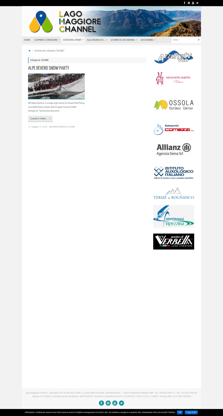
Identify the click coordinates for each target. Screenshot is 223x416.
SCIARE (71, 127)
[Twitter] (197, 3)
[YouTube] (193, 3)
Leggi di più (191, 412)
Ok (180, 412)
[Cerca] (198, 40)
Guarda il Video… (39, 118)
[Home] (29, 50)
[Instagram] (189, 3)
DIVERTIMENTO (59, 127)
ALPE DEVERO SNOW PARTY (48, 68)
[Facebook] (184, 3)
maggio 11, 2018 (39, 127)
